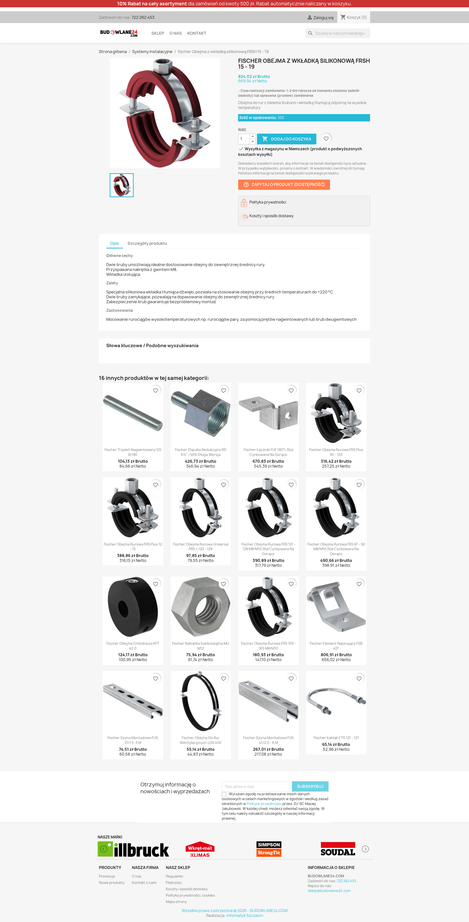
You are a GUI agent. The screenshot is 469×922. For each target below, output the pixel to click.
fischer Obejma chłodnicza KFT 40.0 (133, 646)
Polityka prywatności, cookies (190, 895)
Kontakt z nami (144, 882)
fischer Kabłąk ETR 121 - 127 (336, 737)
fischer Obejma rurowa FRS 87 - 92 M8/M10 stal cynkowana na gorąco (336, 549)
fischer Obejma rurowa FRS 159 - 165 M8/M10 (268, 646)
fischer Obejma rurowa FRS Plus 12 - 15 (133, 546)
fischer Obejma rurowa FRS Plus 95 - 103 (336, 452)
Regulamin (174, 876)
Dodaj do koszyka (286, 139)
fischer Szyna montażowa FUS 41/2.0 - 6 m (268, 740)
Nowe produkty (112, 882)
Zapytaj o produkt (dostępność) (284, 185)
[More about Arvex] (338, 849)
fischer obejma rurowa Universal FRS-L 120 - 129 (200, 546)
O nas (176, 33)
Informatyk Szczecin (244, 915)
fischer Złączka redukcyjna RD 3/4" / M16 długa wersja (200, 452)
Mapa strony (176, 901)
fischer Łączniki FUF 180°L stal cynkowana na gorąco (268, 452)
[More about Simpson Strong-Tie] (200, 849)
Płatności (174, 882)
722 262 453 (143, 17)
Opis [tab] (114, 243)
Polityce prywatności (264, 803)
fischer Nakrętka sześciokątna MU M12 (200, 646)
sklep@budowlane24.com (329, 890)
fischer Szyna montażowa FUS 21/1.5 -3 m (132, 740)
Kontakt (196, 33)
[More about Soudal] (269, 849)
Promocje (107, 876)
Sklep (157, 33)
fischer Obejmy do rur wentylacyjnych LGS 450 (200, 740)
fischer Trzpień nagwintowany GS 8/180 (133, 452)
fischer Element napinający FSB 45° (336, 646)
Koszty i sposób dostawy (187, 889)
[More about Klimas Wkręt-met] (131, 849)
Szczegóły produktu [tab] (147, 243)
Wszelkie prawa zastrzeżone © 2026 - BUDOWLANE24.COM (235, 910)
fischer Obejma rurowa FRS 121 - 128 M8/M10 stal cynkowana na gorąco (268, 549)
